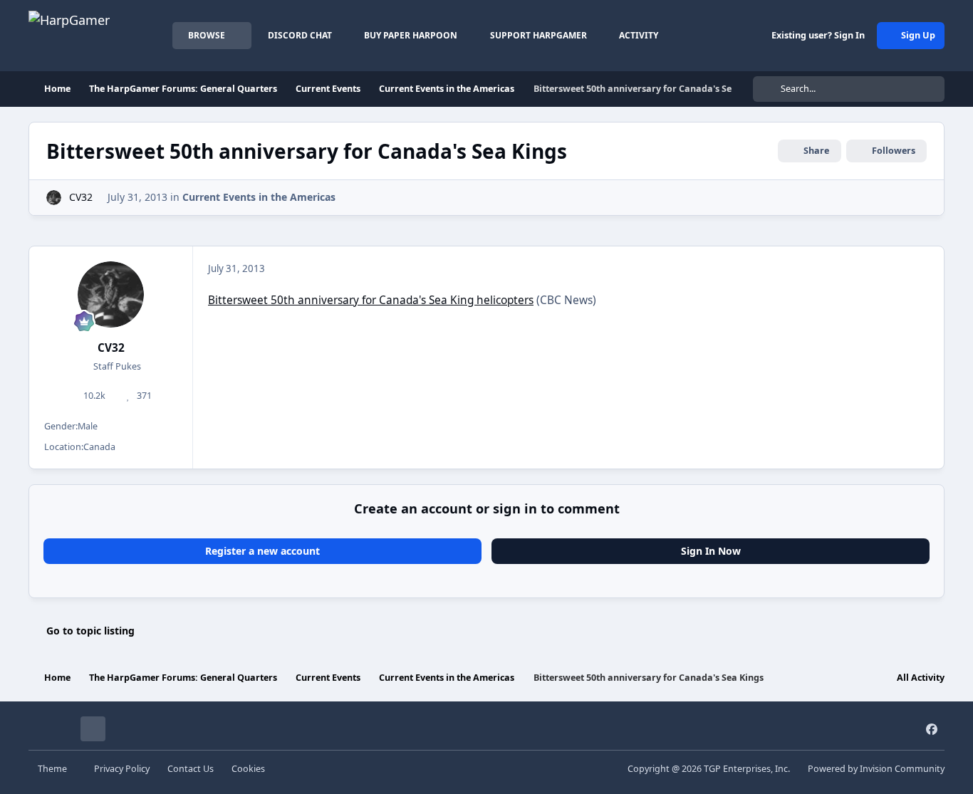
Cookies (248, 769)
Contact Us (190, 769)
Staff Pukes (116, 366)
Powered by (876, 769)
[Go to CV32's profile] (53, 197)
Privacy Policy (122, 769)
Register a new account (262, 551)
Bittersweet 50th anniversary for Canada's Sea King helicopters (371, 300)
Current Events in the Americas (258, 197)
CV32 (81, 197)
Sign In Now (711, 551)
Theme (53, 769)
